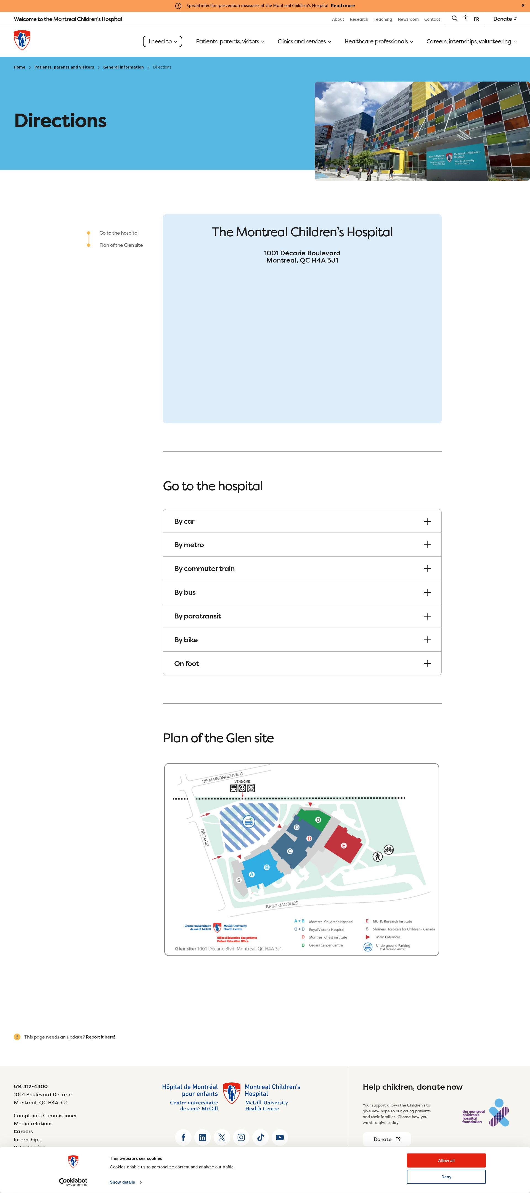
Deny (446, 1176)
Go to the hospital (119, 232)
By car (184, 521)
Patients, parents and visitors (64, 67)
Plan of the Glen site (121, 245)
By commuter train (204, 568)
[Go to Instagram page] (241, 1137)
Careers (23, 1131)
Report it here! (100, 1037)
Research (359, 19)
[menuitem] (338, 19)
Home (19, 67)
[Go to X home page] (222, 1137)
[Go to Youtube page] (280, 1137)
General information (123, 67)
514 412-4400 (31, 1086)
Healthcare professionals (376, 41)
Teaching (383, 19)
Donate (503, 18)
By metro (189, 544)
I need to (161, 41)
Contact (432, 19)
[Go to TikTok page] (260, 1137)
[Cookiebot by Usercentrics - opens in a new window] (73, 1182)
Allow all (446, 1160)
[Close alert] (523, 5)
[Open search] (454, 19)
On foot (186, 663)
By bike (186, 639)
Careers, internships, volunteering (469, 41)
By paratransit (197, 616)
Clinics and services (302, 41)
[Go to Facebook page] (183, 1137)
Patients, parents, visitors (228, 41)
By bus (184, 592)
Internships (27, 1139)
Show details (122, 1182)
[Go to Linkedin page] (202, 1137)
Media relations (33, 1123)
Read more (343, 6)
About (338, 19)
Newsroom (408, 19)
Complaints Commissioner (45, 1115)
